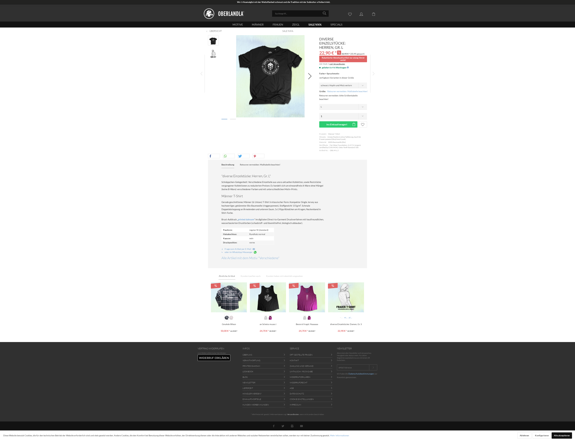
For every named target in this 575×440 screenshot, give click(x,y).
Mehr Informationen (339, 435)
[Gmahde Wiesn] (229, 297)
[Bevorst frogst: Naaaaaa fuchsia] (309, 317)
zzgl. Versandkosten (337, 64)
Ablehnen (524, 435)
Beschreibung (227, 164)
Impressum (295, 405)
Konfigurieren (542, 435)
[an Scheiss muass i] (268, 297)
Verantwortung (251, 360)
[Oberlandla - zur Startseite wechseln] (224, 13)
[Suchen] (325, 13)
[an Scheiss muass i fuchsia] (270, 317)
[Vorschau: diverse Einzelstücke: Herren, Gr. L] (213, 40)
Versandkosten (293, 414)
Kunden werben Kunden (256, 405)
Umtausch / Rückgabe (301, 371)
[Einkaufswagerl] (376, 14)
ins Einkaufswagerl (336, 124)
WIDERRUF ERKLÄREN (214, 358)
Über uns (247, 355)
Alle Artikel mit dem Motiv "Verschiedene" (250, 258)
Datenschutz (297, 393)
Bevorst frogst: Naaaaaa (307, 324)
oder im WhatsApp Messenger (238, 252)
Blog (245, 377)
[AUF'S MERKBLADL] (362, 124)
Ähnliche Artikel (227, 276)
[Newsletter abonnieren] (373, 367)
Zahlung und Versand (301, 366)
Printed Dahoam (251, 366)
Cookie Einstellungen (302, 399)
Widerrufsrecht (298, 382)
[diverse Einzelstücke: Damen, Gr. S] (346, 297)
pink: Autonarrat (351, 317)
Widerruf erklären (300, 377)
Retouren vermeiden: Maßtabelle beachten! (347, 91)
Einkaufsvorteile (252, 399)
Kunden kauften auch (251, 276)
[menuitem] (300, 13)
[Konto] (364, 14)
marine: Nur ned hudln (346, 317)
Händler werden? (252, 393)
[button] (214, 156)
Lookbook (248, 371)
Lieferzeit (248, 388)
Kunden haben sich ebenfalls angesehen (284, 276)
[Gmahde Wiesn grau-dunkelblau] (226, 317)
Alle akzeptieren (562, 435)
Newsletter (249, 382)
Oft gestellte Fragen (301, 355)
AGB (292, 388)
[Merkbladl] (351, 14)
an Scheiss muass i (268, 324)
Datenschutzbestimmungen (361, 373)
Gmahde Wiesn (229, 324)
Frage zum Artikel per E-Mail (238, 249)
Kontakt (294, 360)
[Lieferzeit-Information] (347, 67)
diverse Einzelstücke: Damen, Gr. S (346, 324)
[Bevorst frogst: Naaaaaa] (307, 297)
